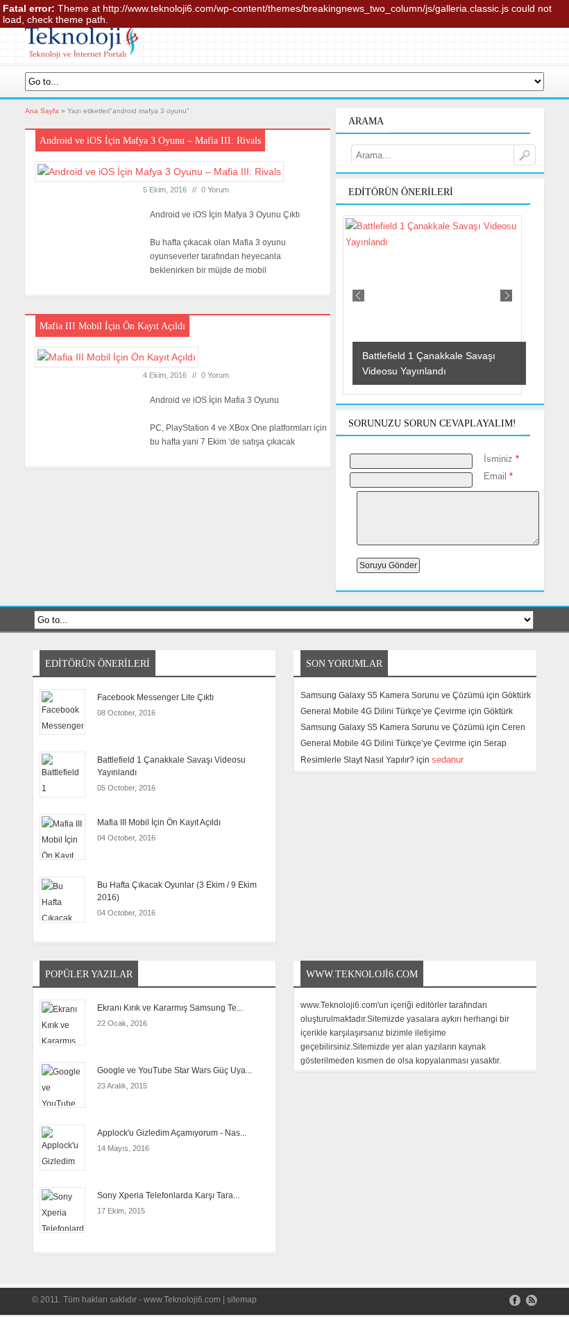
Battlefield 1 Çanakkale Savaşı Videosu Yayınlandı (171, 766)
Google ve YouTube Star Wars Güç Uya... (174, 1070)
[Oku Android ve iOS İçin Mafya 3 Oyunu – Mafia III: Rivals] (164, 177)
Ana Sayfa (42, 111)
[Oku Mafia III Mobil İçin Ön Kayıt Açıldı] (121, 362)
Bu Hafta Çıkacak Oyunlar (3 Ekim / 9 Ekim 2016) (177, 891)
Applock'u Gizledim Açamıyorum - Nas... (171, 1133)
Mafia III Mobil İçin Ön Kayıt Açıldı (112, 326)
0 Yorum (215, 189)
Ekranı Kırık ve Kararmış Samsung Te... (170, 1008)
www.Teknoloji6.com (182, 1299)
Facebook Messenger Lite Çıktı (155, 697)
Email (498, 476)
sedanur (448, 759)
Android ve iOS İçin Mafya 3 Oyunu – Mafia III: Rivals (150, 140)
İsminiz (501, 459)
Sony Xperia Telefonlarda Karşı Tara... (168, 1195)
